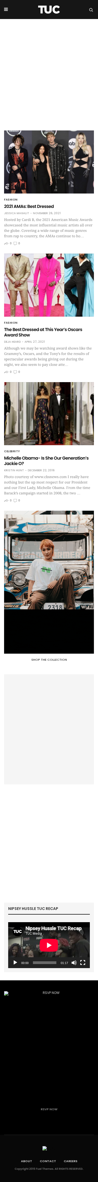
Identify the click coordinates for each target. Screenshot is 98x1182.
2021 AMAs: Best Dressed (29, 206)
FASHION (11, 199)
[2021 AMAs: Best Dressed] (49, 162)
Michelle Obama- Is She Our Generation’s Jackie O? (46, 461)
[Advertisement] (49, 71)
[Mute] (74, 962)
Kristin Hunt (14, 470)
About (26, 1161)
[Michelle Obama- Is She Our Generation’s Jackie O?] (49, 413)
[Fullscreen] (82, 962)
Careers (70, 1161)
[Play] (15, 962)
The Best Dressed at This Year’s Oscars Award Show (43, 332)
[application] (49, 945)
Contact (48, 1161)
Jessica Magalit (16, 213)
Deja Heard (12, 342)
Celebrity (12, 451)
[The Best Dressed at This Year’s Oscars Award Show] (49, 285)
